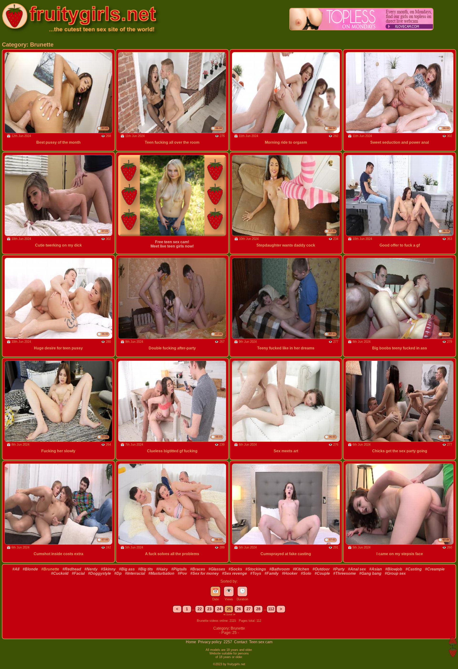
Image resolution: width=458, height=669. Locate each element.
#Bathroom (279, 569)
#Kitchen (301, 569)
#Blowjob (393, 569)
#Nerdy (91, 569)
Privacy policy (210, 642)
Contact (241, 642)
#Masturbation (161, 573)
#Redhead (71, 569)
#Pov (182, 573)
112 (271, 609)
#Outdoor (321, 569)
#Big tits (145, 569)
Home (191, 642)
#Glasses (216, 569)
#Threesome (344, 573)
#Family (272, 573)
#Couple (322, 573)
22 (200, 609)
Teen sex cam (260, 642)
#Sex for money (204, 573)
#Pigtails (179, 569)
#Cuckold (59, 573)
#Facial (78, 573)
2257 (228, 642)
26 (239, 609)
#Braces (197, 569)
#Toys (255, 573)
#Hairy (162, 569)
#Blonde (30, 569)
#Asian (375, 569)
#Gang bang (370, 573)
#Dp (118, 573)
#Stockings (255, 569)
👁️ (229, 590)
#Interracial (135, 573)
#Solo (306, 573)
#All (15, 569)
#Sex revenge (234, 573)
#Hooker (289, 573)
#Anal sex (357, 569)
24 (219, 609)
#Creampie (435, 569)
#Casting (414, 569)
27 (248, 609)
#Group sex (395, 573)
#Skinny (108, 569)
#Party (339, 569)
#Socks (235, 569)
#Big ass (127, 569)
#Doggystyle (99, 573)
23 (209, 609)
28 (258, 609)
